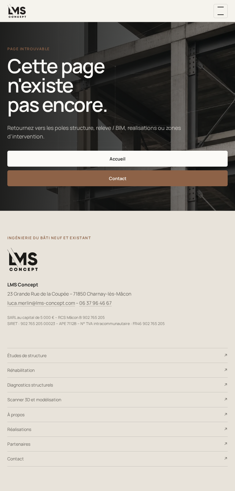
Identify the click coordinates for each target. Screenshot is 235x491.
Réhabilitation (21, 370)
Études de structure (27, 355)
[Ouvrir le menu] (221, 11)
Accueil (117, 159)
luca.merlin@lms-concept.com (41, 303)
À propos (15, 414)
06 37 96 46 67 (95, 303)
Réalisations (19, 429)
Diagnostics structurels (30, 385)
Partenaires (18, 444)
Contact (117, 178)
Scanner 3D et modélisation (34, 399)
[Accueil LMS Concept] (16, 11)
